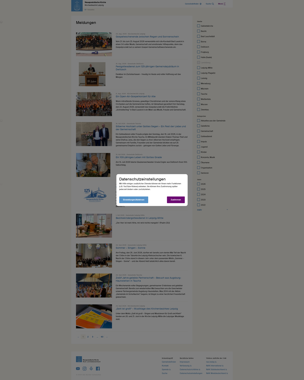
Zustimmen (176, 199)
